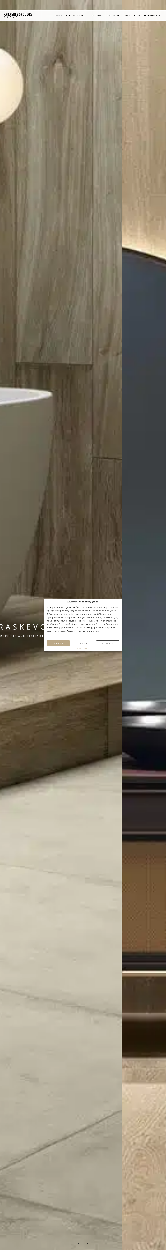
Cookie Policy (83, 648)
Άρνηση (83, 643)
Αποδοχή (58, 643)
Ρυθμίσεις (107, 643)
